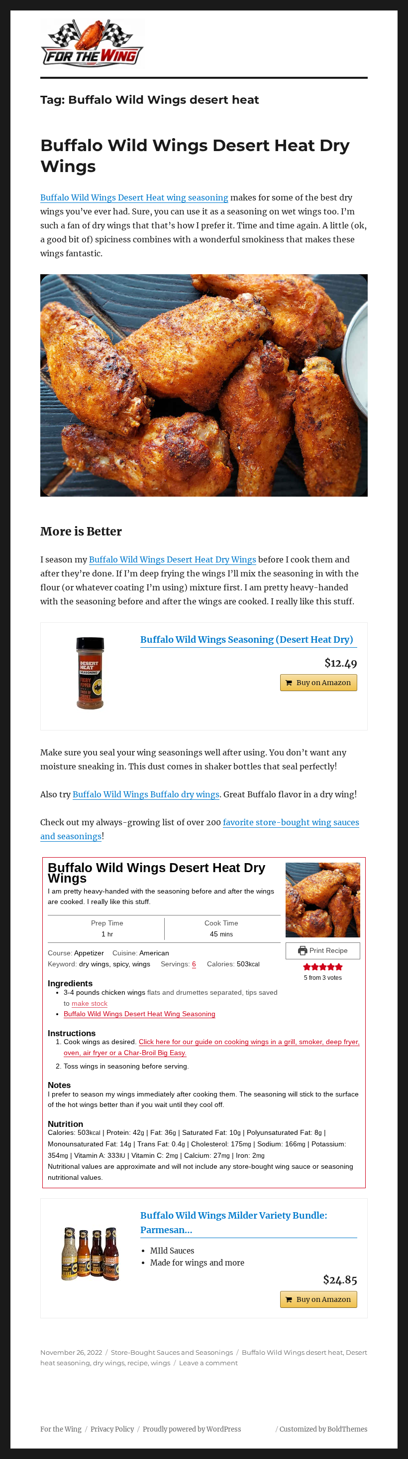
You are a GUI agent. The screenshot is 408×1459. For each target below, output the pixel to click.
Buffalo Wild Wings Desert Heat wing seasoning (134, 197)
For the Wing (61, 1429)
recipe (137, 1363)
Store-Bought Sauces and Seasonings (172, 1352)
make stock (89, 1003)
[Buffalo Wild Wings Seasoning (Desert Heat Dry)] (90, 673)
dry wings (108, 1363)
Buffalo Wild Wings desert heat (292, 1352)
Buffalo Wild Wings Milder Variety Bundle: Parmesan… (233, 1223)
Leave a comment (208, 1363)
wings (160, 1363)
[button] (307, 967)
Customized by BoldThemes (324, 1429)
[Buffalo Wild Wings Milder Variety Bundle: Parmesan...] (90, 1248)
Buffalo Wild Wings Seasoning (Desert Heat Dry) (246, 639)
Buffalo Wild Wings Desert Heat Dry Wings (172, 559)
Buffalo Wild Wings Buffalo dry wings (146, 794)
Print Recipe (327, 950)
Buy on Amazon (324, 682)
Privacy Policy (112, 1429)
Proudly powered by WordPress (192, 1429)
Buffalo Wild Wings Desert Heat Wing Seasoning (139, 1014)
